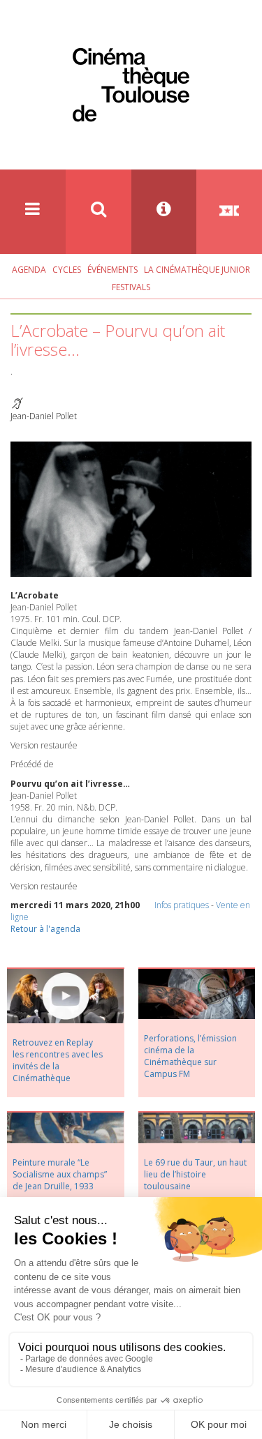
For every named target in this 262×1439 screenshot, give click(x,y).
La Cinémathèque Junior (197, 270)
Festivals (131, 287)
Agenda (29, 270)
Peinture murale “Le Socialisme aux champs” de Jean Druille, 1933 (60, 1174)
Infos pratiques (181, 905)
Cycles (66, 270)
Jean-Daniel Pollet (43, 416)
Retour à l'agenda (45, 929)
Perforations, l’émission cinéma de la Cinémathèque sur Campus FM (190, 1056)
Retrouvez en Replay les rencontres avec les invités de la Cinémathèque (58, 1060)
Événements (112, 270)
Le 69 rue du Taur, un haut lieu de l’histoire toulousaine (195, 1174)
